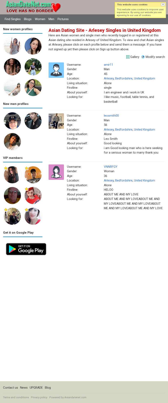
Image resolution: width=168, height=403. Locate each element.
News (24, 387)
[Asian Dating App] (26, 242)
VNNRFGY (110, 167)
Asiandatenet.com (75, 397)
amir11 (108, 65)
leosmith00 (111, 115)
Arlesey (109, 78)
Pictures (63, 19)
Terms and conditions (16, 397)
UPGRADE (36, 387)
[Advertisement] (22, 319)
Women (40, 19)
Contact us (10, 387)
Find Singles (13, 19)
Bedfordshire (124, 78)
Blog (48, 387)
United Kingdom (144, 78)
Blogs (28, 19)
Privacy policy (39, 397)
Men (51, 19)
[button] (163, 4)
